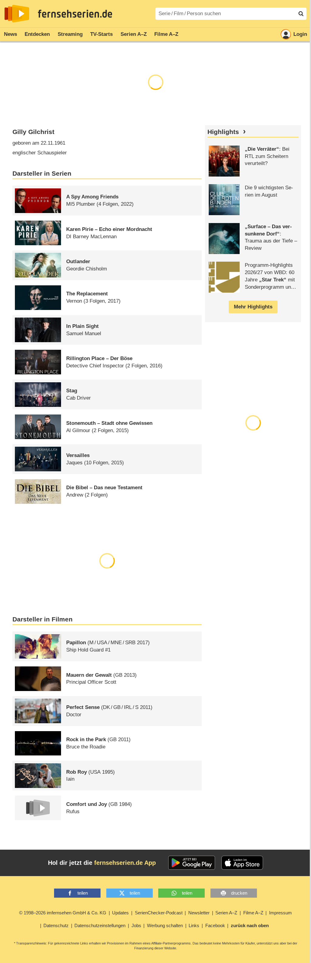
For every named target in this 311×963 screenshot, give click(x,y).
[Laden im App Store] (242, 863)
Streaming (70, 34)
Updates (120, 912)
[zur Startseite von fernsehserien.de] (17, 13)
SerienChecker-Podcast (159, 912)
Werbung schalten (165, 925)
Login (300, 34)
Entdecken (37, 34)
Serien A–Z (134, 34)
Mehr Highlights (253, 307)
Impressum (280, 912)
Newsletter (199, 912)
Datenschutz (56, 925)
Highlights (223, 132)
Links (194, 925)
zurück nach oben (250, 925)
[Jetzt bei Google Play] (191, 863)
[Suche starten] (301, 14)
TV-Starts (101, 34)
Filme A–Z (166, 34)
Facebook (215, 925)
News (10, 34)
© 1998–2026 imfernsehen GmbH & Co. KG (62, 912)
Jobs (136, 925)
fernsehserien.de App (125, 862)
